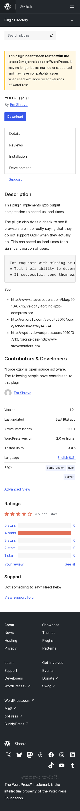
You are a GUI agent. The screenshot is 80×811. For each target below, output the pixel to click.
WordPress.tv (17, 686)
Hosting (10, 640)
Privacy (10, 648)
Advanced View (17, 489)
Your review (14, 564)
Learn (9, 662)
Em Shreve (19, 104)
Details (14, 133)
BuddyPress (16, 724)
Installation (18, 156)
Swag (49, 686)
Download (15, 116)
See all (70, 564)
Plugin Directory (16, 20)
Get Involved (53, 662)
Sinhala (20, 744)
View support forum (20, 597)
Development (20, 168)
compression (55, 467)
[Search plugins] (51, 35)
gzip (71, 467)
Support (15, 179)
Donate (50, 678)
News (9, 632)
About (9, 625)
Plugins (48, 640)
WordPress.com (19, 700)
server (69, 476)
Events (48, 670)
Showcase (50, 625)
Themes (48, 632)
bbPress (13, 716)
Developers (13, 678)
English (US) (67, 457)
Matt (10, 708)
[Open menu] (73, 6)
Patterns (49, 648)
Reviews (16, 145)
